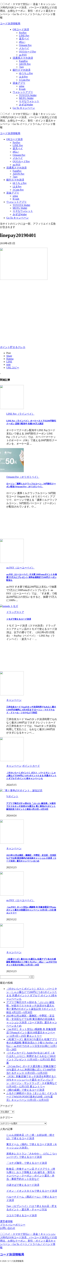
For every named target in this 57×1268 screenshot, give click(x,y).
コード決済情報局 (10, 23)
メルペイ (18, 158)
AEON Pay (18, 173)
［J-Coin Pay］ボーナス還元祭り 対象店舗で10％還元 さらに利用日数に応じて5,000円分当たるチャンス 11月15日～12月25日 (31, 1069)
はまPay (17, 186)
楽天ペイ (18, 148)
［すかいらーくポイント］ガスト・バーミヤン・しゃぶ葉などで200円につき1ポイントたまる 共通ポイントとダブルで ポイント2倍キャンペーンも (31, 775)
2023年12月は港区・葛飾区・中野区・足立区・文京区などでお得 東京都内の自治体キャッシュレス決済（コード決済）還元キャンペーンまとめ (31, 858)
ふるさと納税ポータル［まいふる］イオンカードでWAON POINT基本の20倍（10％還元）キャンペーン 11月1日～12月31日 (31, 1096)
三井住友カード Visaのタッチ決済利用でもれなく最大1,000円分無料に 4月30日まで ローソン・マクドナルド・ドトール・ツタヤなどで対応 (31, 710)
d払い (16, 151)
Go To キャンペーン (17, 217)
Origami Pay (19, 155)
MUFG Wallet (20, 208)
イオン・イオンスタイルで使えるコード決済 (31, 1190)
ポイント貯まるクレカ (12, 347)
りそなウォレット (23, 211)
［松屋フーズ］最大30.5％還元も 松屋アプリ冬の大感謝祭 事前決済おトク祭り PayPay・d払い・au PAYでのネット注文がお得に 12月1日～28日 (31, 962)
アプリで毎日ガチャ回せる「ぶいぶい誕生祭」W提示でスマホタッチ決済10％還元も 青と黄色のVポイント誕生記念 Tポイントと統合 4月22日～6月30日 (31, 806)
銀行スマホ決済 (15, 179)
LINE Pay (18, 145)
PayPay (16, 142)
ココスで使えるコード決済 (21, 1215)
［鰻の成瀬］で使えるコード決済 (25, 1090)
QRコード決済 (14, 139)
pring (15, 196)
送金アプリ (12, 192)
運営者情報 (6, 1221)
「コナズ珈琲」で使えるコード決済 (26, 1163)
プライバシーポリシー (12, 1224)
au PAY (17, 164)
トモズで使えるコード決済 (18, 619)
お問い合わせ (7, 1228)
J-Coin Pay (18, 189)
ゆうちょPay (20, 183)
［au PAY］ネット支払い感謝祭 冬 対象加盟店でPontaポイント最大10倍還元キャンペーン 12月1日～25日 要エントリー (31, 910)
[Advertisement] (28, 312)
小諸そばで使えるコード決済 (22, 1185)
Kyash (16, 198)
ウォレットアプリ (16, 202)
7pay (15, 176)
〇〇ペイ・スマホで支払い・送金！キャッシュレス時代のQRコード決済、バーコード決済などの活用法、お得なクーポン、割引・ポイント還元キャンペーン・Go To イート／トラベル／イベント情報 (28, 1241)
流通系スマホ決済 (16, 167)
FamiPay (17, 171)
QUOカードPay (21, 161)
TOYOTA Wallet (21, 205)
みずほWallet (20, 214)
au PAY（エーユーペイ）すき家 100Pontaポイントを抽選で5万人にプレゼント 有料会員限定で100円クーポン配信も (31, 577)
